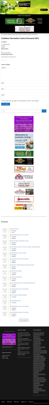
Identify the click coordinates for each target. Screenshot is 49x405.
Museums (36, 365)
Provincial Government (39, 377)
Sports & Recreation (38, 385)
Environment (37, 349)
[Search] (44, 110)
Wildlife (43, 390)
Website (3, 94)
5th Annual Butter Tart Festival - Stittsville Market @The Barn (22, 283)
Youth (36, 392)
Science (36, 381)
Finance (44, 350)
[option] (25, 34)
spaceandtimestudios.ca (7, 347)
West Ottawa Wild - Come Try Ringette (18, 253)
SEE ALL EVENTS (23, 320)
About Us (31, 401)
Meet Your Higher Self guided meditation (18, 295)
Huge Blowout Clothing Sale (16, 271)
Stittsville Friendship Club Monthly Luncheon (19, 241)
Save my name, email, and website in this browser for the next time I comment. (20, 100)
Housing (42, 359)
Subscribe (9, 401)
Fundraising (37, 354)
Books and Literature (38, 334)
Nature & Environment (39, 367)
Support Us (24, 401)
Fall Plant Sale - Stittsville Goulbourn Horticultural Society (22, 265)
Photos (36, 372)
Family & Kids (37, 350)
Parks (42, 368)
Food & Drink (43, 352)
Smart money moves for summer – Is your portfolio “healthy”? (24, 353)
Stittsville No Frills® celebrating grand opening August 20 (24, 340)
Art (35, 332)
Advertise (16, 401)
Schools (43, 379)
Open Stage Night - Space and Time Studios (19, 234)
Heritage (36, 359)
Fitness (36, 352)
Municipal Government (39, 363)
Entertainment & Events (39, 347)
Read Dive (20, 338)
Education (36, 345)
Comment (3, 67)
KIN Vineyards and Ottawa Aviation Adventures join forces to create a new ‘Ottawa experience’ (22, 34)
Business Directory (6, 355)
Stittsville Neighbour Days (15, 300)
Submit (3, 401)
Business (36, 336)
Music (42, 365)
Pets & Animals (37, 370)
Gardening (36, 358)
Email (2, 88)
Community (37, 338)
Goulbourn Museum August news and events (23, 344)
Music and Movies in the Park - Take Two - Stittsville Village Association (25, 247)
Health (43, 358)
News (36, 368)
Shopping (36, 383)
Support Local (5, 356)
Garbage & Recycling (38, 356)
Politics (36, 376)
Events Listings (5, 358)
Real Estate (36, 379)
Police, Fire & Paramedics (39, 374)
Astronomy (41, 332)
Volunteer (36, 390)
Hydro (35, 361)
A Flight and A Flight (14, 228)
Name (2, 83)
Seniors (42, 381)
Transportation (37, 388)
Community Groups (38, 340)
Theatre (36, 386)
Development (37, 343)
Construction (37, 341)
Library (41, 361)
